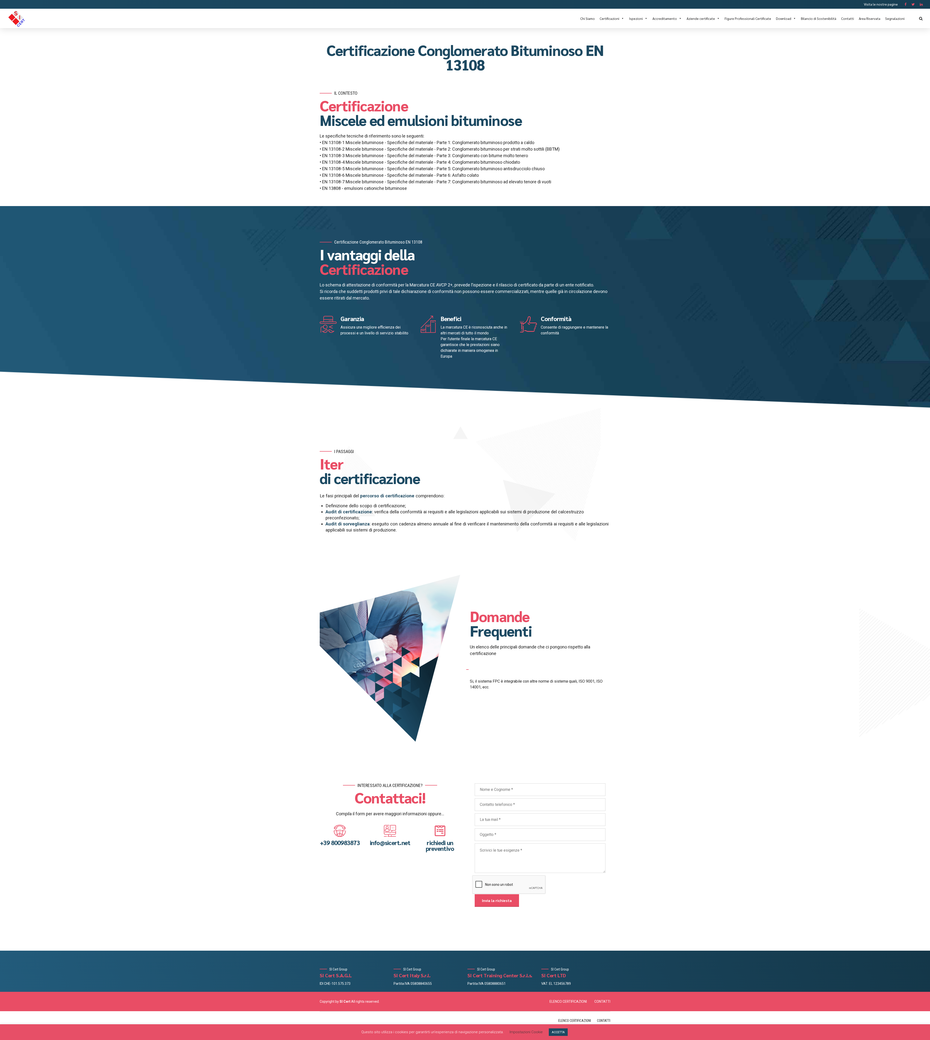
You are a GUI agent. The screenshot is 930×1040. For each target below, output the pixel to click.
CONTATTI (602, 1001)
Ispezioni (636, 18)
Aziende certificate (701, 18)
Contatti (847, 18)
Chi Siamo (587, 18)
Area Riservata (869, 18)
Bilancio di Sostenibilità (818, 18)
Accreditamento (664, 18)
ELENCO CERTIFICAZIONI (568, 1001)
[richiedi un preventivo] (440, 831)
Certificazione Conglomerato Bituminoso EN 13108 (465, 57)
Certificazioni (609, 18)
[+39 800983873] (340, 831)
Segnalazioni (895, 18)
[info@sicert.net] (390, 831)
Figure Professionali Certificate (748, 18)
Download (783, 18)
